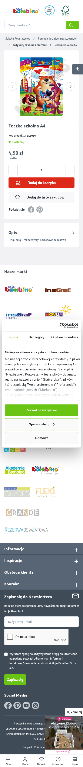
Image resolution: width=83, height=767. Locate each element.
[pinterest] (17, 705)
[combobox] (41, 25)
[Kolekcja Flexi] (45, 492)
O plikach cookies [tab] (64, 337)
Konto (25, 764)
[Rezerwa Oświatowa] (26, 529)
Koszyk (75, 764)
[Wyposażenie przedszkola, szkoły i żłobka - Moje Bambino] (26, 10)
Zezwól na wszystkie (41, 410)
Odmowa (41, 438)
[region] (41, 86)
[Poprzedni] (13, 86)
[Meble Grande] (23, 512)
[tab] (41, 236)
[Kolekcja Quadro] (17, 492)
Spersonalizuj (39, 424)
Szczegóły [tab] (36, 337)
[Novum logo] (61, 312)
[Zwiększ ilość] (70, 170)
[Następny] (70, 86)
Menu (8, 764)
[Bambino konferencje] (45, 470)
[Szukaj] (72, 25)
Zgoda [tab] (13, 337)
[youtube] (26, 705)
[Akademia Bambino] (15, 470)
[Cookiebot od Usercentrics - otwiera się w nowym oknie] (59, 325)
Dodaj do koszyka (41, 182)
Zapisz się (15, 679)
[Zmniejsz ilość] (13, 170)
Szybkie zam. (58, 764)
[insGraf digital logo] (21, 312)
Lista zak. (41, 764)
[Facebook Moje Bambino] (8, 705)
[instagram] (35, 705)
